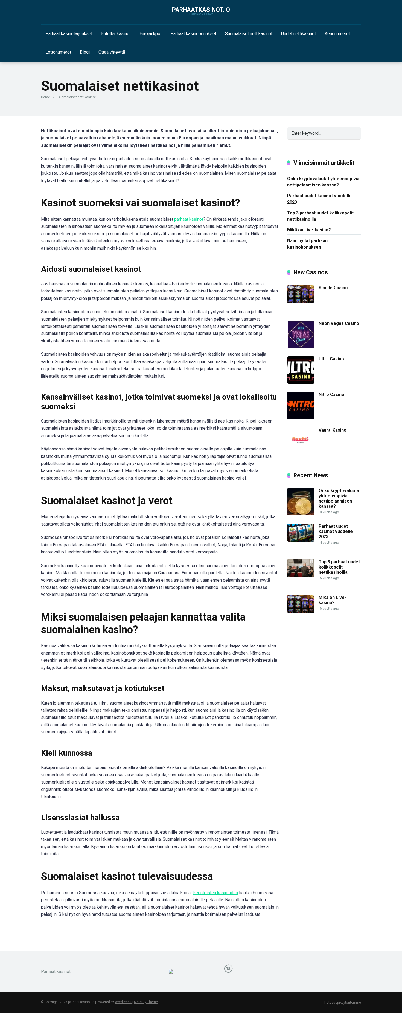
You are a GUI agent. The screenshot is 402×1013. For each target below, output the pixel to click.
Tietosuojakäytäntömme (342, 1003)
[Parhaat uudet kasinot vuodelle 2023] (300, 540)
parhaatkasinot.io (201, 10)
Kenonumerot (337, 33)
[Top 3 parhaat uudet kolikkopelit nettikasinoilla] (300, 575)
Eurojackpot (150, 33)
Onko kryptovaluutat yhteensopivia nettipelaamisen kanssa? (323, 182)
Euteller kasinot (116, 33)
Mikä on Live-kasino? (309, 230)
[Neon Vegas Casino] (300, 346)
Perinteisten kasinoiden (215, 892)
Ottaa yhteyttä (111, 52)
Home (45, 97)
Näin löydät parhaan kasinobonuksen (307, 243)
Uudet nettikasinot (298, 33)
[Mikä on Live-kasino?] (300, 611)
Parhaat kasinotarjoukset (68, 33)
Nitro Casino (331, 394)
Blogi (85, 52)
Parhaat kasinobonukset (193, 33)
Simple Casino (333, 287)
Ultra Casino (331, 358)
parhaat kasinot (188, 219)
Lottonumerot (58, 52)
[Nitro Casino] (300, 417)
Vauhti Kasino (332, 430)
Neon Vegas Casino (339, 323)
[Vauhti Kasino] (300, 453)
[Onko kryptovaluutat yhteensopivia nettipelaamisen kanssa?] (300, 513)
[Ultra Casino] (300, 382)
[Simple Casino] (300, 301)
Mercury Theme (146, 1002)
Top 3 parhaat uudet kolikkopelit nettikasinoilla (320, 216)
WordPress (123, 1002)
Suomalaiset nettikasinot (248, 33)
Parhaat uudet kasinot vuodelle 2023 (319, 199)
